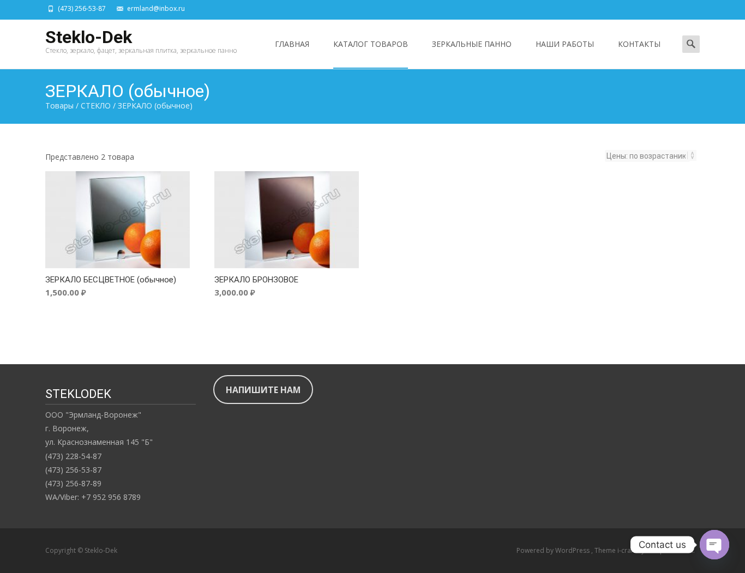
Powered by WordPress (553, 550)
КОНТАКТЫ (639, 44)
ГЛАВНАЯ (292, 44)
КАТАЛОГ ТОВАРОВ (370, 44)
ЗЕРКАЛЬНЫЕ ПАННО (472, 44)
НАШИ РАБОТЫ (565, 44)
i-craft (627, 550)
